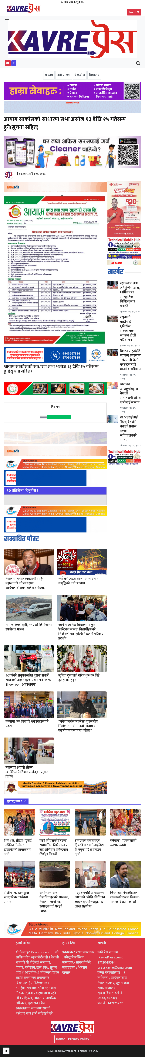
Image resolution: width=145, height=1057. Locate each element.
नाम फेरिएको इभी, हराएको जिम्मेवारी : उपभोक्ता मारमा (28, 627)
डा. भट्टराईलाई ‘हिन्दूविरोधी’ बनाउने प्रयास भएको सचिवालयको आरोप (129, 429)
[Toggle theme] (6, 1051)
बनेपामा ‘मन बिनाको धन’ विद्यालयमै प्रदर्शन (27, 724)
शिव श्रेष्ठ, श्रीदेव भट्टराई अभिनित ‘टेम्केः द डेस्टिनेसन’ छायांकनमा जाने (18, 847)
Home (60, 1039)
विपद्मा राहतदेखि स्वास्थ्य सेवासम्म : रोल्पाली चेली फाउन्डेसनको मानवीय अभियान (130, 360)
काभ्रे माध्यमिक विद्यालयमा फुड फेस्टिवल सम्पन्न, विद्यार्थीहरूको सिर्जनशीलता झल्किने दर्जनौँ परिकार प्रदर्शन (80, 631)
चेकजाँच (79, 75)
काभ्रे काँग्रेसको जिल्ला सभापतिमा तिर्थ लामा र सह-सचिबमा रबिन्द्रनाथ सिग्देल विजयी (53, 847)
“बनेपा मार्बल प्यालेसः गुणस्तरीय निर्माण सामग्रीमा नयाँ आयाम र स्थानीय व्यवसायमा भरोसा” (78, 726)
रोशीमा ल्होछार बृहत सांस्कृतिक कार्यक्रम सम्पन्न (16, 897)
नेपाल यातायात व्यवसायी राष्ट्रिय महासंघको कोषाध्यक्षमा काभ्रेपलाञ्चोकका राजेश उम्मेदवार (25, 583)
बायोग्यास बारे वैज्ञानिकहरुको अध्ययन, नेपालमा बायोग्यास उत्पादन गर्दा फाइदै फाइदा (54, 902)
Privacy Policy (78, 1039)
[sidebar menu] (7, 18)
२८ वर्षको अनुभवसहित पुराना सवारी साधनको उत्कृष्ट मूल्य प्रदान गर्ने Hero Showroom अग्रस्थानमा (28, 680)
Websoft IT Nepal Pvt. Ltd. (81, 1051)
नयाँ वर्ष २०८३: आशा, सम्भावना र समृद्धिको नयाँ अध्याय (78, 581)
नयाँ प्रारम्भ (63, 75)
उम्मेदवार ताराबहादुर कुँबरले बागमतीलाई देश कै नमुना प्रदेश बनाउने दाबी (89, 847)
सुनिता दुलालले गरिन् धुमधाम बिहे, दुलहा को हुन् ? (79, 678)
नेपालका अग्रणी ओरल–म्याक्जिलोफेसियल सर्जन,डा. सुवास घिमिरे (27, 772)
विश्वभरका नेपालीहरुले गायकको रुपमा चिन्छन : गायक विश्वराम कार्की (125, 897)
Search (133, 12)
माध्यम (49, 75)
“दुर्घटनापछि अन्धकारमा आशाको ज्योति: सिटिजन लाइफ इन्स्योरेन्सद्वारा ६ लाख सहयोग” (90, 899)
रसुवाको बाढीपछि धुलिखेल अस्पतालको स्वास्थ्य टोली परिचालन (128, 329)
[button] (8, 63)
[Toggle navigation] (138, 63)
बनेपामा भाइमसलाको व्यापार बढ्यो (123, 843)
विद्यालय (94, 75)
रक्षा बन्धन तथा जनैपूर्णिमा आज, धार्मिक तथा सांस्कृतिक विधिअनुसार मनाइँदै (130, 295)
